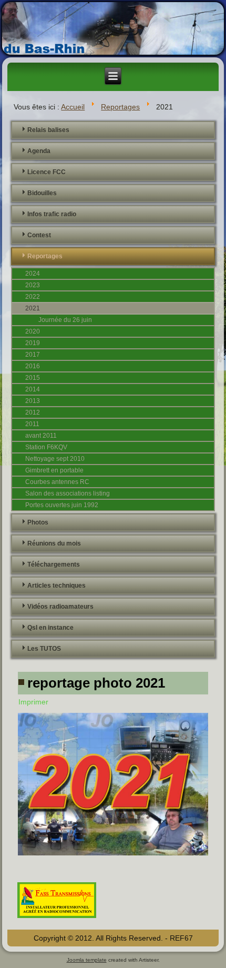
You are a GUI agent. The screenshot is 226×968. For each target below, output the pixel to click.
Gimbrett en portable (54, 470)
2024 (32, 273)
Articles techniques (56, 585)
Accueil (73, 107)
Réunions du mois (54, 543)
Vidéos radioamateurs (60, 606)
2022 (32, 296)
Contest (39, 235)
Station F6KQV (46, 447)
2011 (32, 424)
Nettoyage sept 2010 (55, 458)
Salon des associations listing (67, 493)
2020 (32, 331)
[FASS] (57, 919)
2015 (32, 377)
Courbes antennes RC (57, 482)
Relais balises (48, 130)
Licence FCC (46, 172)
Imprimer (33, 702)
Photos (37, 522)
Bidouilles (42, 193)
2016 (32, 366)
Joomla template (87, 960)
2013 (32, 401)
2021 (32, 308)
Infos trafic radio (51, 214)
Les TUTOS (44, 648)
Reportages (120, 107)
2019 (32, 343)
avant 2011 (41, 435)
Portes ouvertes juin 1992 (61, 505)
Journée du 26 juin (65, 320)
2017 (32, 354)
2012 (32, 412)
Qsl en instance (50, 627)
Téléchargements (53, 564)
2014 (32, 389)
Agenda (38, 151)
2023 (32, 285)
